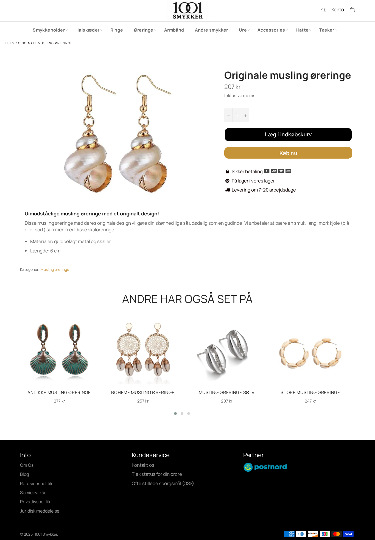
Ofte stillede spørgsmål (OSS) (163, 483)
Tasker (326, 30)
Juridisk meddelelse (39, 511)
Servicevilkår (33, 493)
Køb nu (288, 153)
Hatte (302, 30)
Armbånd (174, 30)
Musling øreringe (54, 269)
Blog (24, 474)
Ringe (116, 30)
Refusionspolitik (36, 483)
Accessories (271, 30)
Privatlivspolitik (35, 502)
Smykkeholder (49, 30)
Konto (337, 9)
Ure (243, 30)
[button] (175, 413)
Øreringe (143, 30)
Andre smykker (211, 30)
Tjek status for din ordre (157, 474)
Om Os (26, 465)
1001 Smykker (46, 534)
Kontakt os (143, 465)
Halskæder (87, 30)
